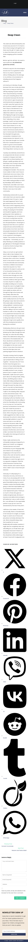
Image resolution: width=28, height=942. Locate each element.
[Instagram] (13, 6)
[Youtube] (15, 6)
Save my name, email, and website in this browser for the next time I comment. (13, 892)
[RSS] (18, 6)
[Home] (1, 23)
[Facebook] (10, 6)
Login (15, 3)
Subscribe (14, 934)
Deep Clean (10, 23)
